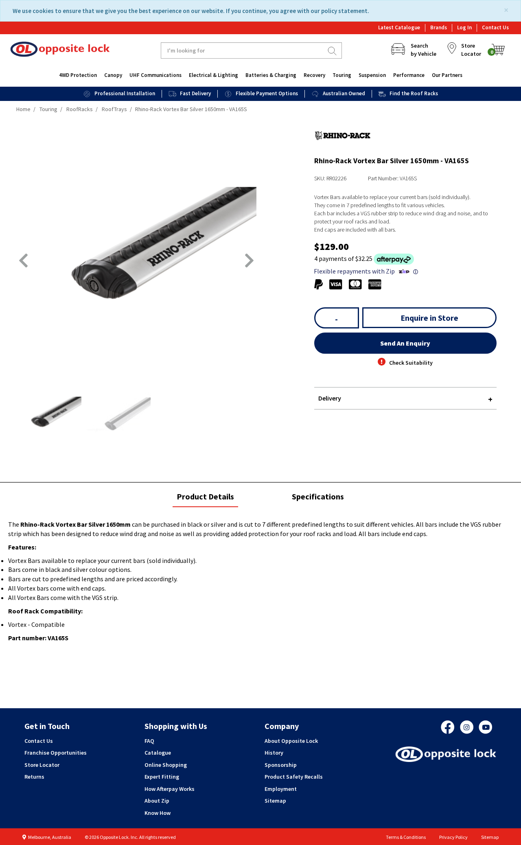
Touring (342, 75)
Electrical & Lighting (213, 75)
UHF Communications (155, 75)
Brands (438, 27)
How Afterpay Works (169, 788)
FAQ (149, 740)
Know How (157, 813)
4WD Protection (78, 75)
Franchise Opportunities (55, 752)
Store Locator (41, 764)
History (274, 752)
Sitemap (275, 800)
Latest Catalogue (399, 27)
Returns (34, 776)
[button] (23, 260)
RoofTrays (114, 109)
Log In (464, 27)
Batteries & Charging (270, 75)
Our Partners (447, 75)
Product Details (205, 499)
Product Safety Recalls (294, 776)
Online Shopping (165, 764)
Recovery (314, 75)
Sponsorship (281, 764)
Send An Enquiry (405, 343)
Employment (281, 788)
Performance (409, 75)
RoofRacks (79, 109)
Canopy (113, 75)
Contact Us (495, 27)
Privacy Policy (453, 837)
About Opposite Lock (291, 740)
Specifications (318, 496)
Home (23, 109)
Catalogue (157, 752)
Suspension (372, 75)
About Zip (156, 800)
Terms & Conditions (406, 837)
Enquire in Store (429, 318)
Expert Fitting (161, 776)
